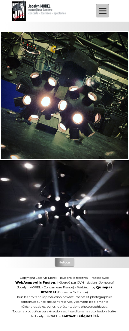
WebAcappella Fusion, (35, 282)
